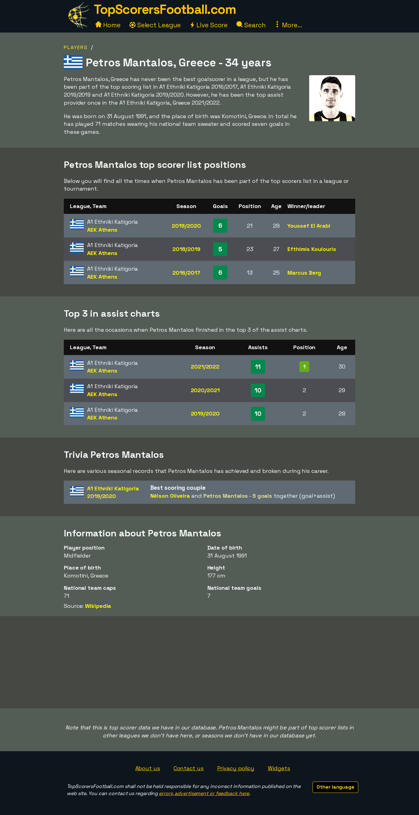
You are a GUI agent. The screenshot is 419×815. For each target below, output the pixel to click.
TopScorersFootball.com (165, 9)
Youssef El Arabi (308, 225)
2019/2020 (186, 225)
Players (76, 47)
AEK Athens (102, 229)
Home (111, 25)
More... (291, 25)
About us (147, 768)
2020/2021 (205, 390)
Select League (158, 25)
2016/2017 (186, 272)
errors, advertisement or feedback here (204, 793)
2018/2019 (186, 249)
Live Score (211, 25)
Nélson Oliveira (170, 495)
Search (254, 25)
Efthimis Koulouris (311, 249)
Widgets (279, 768)
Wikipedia (98, 605)
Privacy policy (236, 768)
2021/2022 (205, 366)
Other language (335, 787)
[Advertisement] (209, 662)
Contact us (189, 768)
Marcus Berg (304, 272)
